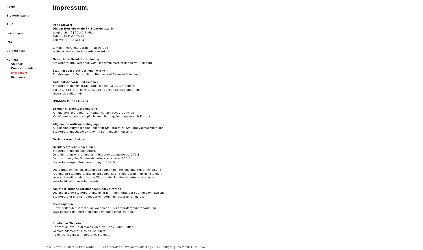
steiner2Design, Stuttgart (87, 231)
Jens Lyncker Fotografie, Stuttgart (86, 234)
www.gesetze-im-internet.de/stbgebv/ (79, 211)
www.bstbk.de (62, 181)
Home (11, 6)
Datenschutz (16, 50)
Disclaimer (19, 77)
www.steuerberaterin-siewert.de (87, 51)
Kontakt (12, 59)
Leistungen (15, 33)
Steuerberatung (18, 15)
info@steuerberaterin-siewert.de (85, 47)
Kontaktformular (23, 68)
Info (9, 42)
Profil (11, 24)
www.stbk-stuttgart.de (68, 93)
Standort (17, 64)
